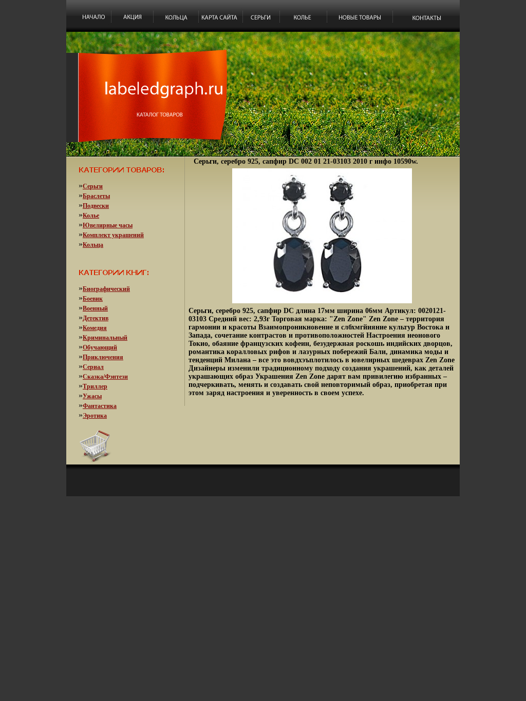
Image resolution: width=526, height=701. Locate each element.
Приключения (103, 357)
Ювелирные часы (108, 225)
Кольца (93, 244)
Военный (95, 308)
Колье (91, 215)
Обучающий (100, 347)
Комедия (95, 328)
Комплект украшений (113, 235)
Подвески (96, 205)
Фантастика (100, 406)
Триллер (95, 386)
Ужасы (92, 396)
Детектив (95, 318)
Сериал (93, 367)
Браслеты (96, 196)
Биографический (106, 289)
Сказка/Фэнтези (105, 376)
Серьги (93, 186)
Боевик (93, 298)
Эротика (95, 415)
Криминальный (105, 337)
